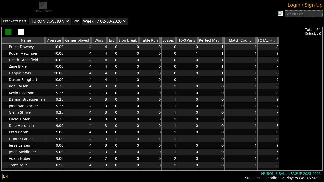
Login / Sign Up (305, 4)
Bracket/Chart (14, 21)
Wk (76, 21)
